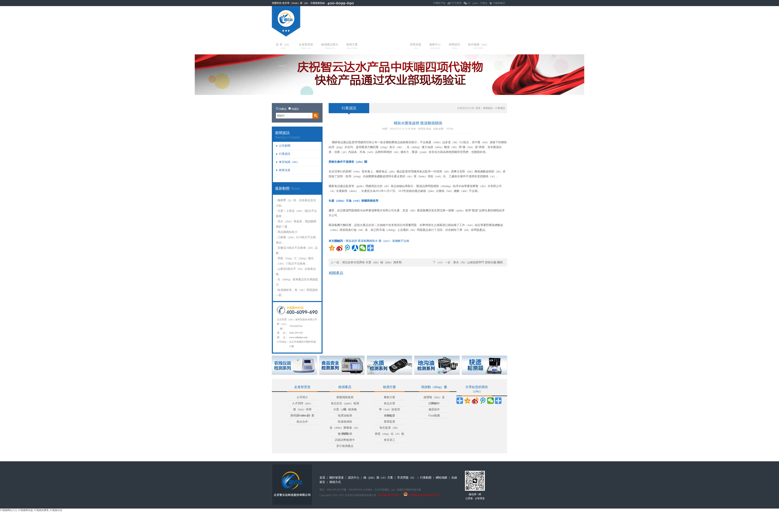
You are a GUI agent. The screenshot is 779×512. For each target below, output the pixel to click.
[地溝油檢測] (437, 365)
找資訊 (295, 109)
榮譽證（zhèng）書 (302, 415)
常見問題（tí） (406, 477)
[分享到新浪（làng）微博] (475, 400)
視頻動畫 (281, 62)
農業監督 (389, 421)
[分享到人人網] (355, 248)
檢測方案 (352, 44)
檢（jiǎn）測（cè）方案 (378, 477)
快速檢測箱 (345, 421)
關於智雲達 (336, 477)
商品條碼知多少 (287, 231)
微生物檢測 (345, 433)
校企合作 (302, 421)
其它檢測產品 (344, 445)
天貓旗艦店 (499, 3)
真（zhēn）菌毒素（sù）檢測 (345, 428)
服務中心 (435, 44)
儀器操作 (434, 409)
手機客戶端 (439, 3)
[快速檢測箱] (484, 365)
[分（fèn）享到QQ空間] (332, 248)
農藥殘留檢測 (344, 397)
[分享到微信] (362, 248)
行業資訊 (284, 153)
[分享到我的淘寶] (498, 400)
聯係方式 (335, 482)
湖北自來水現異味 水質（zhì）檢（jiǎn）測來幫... (373, 262)
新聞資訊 (454, 44)
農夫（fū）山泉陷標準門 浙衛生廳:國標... (479, 262)
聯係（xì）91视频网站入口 (426, 62)
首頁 (478, 108)
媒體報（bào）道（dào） (434, 398)
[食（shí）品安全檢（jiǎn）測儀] (342, 365)
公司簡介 (302, 397)
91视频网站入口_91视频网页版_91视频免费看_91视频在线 (31, 510)
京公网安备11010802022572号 (423, 495)
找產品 (282, 109)
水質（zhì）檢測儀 (345, 409)
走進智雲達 (306, 44)
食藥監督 (389, 415)
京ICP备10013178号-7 (389, 495)
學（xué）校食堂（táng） (389, 410)
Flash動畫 (434, 415)
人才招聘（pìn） (302, 403)
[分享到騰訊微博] (347, 248)
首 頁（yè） (283, 44)
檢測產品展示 (329, 44)
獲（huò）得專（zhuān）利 (302, 410)
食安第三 (389, 439)
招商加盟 (415, 44)
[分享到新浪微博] (339, 248)
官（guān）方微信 (477, 3)
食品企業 (389, 403)
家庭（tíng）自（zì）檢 (389, 433)
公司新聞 (284, 145)
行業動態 (425, 477)
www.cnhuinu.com (298, 337)
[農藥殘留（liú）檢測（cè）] (294, 365)
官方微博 (457, 3)
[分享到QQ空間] (467, 400)
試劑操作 (434, 403)
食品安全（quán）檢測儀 (345, 404)
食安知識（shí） (289, 161)
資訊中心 (353, 477)
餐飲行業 (389, 397)
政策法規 (284, 170)
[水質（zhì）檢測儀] (389, 365)
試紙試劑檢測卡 (345, 439)
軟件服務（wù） (478, 44)
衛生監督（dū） (389, 427)
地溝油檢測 (345, 415)
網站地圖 (441, 477)
